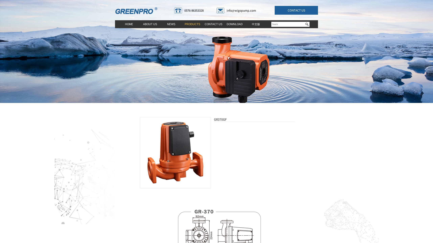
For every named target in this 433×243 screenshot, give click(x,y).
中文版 (256, 24)
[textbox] (287, 24)
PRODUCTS (192, 24)
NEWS (171, 24)
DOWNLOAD (235, 24)
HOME (129, 24)
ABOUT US (150, 24)
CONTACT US (213, 24)
